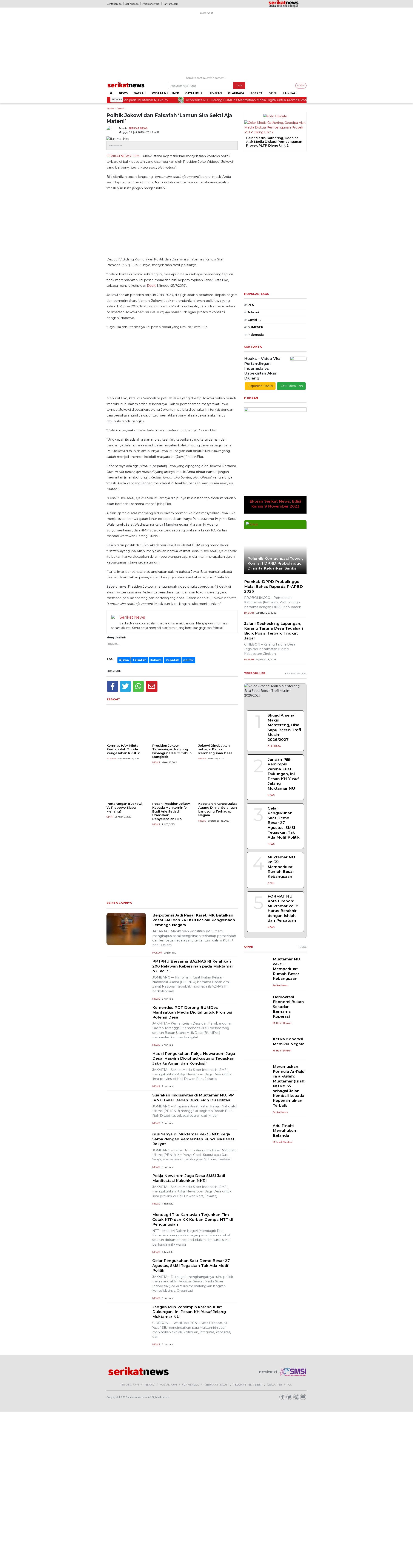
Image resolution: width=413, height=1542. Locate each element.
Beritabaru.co (114, 3)
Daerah (140, 93)
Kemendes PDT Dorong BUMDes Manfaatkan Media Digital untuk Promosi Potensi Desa (192, 1012)
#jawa (124, 660)
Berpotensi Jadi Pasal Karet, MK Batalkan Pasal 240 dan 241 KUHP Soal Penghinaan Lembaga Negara (193, 920)
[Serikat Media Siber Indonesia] (293, 1371)
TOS (289, 1384)
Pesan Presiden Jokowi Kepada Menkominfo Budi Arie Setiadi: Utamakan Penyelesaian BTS (171, 811)
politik (188, 660)
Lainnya (289, 93)
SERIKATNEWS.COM (123, 156)
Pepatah (172, 660)
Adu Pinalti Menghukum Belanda (285, 1130)
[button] (247, 142)
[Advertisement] (206, 46)
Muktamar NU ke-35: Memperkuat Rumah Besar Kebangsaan (281, 867)
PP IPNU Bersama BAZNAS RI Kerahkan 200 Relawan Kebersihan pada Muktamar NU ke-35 (192, 966)
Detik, (151, 286)
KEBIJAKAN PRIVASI (216, 1384)
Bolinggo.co (132, 3)
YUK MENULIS (190, 1384)
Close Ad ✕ (206, 12)
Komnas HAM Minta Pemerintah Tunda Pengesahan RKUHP (123, 749)
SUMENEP (254, 327)
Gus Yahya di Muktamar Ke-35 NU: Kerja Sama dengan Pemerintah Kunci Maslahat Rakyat (193, 1139)
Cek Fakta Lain (291, 386)
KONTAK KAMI (168, 1384)
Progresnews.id (150, 3)
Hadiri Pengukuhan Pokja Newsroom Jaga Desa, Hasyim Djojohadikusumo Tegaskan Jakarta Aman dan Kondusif (193, 1058)
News (123, 93)
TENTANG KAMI (129, 1384)
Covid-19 (253, 320)
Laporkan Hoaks (260, 386)
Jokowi (156, 660)
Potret (256, 93)
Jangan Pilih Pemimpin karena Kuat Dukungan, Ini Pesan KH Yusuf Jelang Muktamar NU (189, 1312)
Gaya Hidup (193, 93)
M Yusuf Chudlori (283, 1142)
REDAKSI (149, 1384)
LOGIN (301, 85)
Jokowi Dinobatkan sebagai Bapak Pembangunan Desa (215, 749)
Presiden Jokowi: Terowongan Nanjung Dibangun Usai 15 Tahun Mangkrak (172, 751)
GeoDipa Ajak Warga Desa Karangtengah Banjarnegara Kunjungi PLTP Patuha (269, 141)
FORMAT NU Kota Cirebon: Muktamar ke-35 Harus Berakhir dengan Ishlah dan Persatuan (283, 908)
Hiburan (215, 93)
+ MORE (302, 946)
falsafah (139, 660)
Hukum (111, 758)
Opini (272, 93)
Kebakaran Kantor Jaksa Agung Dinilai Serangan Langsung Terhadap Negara (217, 809)
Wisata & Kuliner (165, 93)
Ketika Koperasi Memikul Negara (289, 1041)
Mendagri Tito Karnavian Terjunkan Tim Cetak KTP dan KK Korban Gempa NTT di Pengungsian (192, 1219)
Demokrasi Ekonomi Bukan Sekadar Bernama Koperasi (288, 1007)
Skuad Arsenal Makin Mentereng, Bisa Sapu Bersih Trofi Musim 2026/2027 (284, 727)
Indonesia (254, 335)
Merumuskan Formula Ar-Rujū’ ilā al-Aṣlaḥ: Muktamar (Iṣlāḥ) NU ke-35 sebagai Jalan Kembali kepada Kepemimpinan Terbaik (289, 1085)
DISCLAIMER (274, 1384)
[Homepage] (111, 93)
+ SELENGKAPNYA (296, 673)
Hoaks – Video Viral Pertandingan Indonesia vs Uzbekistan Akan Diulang (263, 368)
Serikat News (138, 128)
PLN (249, 305)
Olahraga (236, 93)
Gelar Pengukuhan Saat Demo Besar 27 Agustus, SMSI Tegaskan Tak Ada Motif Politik (191, 1265)
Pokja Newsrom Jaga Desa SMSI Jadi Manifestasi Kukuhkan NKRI (188, 1178)
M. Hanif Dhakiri (282, 1023)
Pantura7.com (171, 3)
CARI (239, 85)
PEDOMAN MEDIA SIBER (247, 1384)
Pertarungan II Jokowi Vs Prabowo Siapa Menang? (124, 807)
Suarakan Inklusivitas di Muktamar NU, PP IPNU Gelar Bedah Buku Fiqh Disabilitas (193, 1097)
